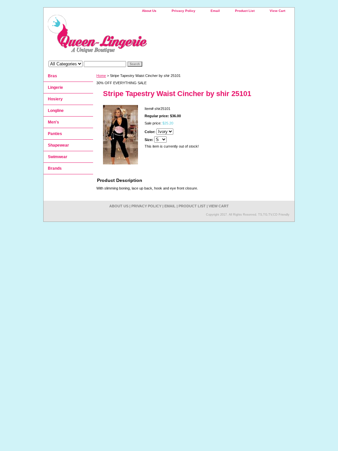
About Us (149, 11)
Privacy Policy (183, 11)
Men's (53, 122)
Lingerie (55, 87)
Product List (244, 11)
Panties (55, 133)
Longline (56, 110)
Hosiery (55, 99)
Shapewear (58, 145)
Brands (55, 168)
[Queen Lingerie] (126, 36)
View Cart (277, 11)
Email (215, 11)
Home (101, 76)
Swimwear (57, 157)
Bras (52, 76)
